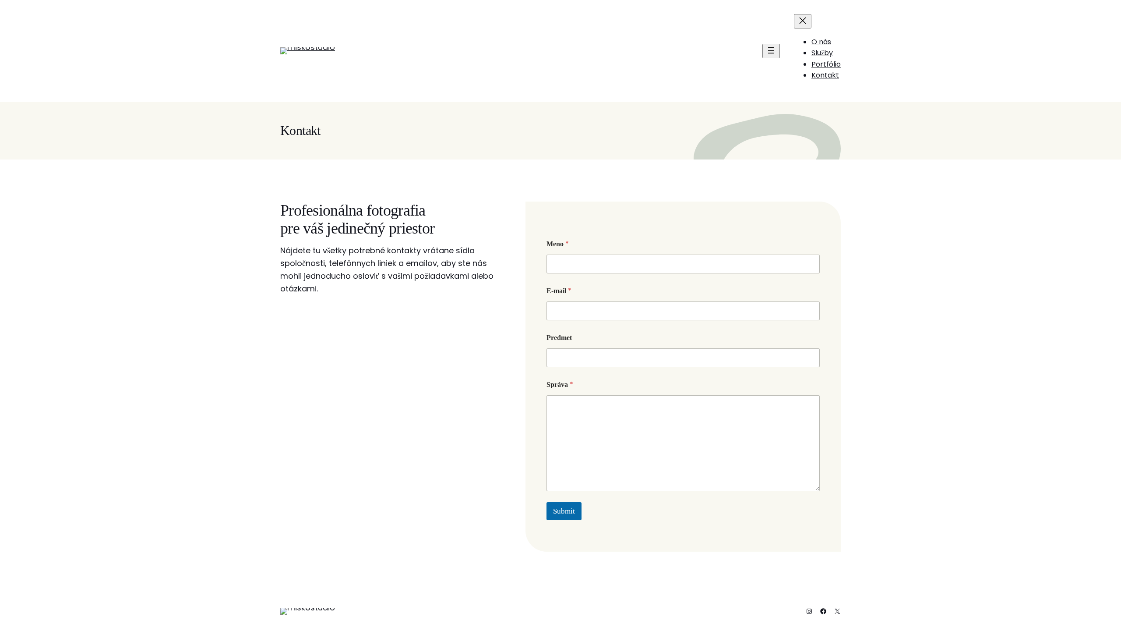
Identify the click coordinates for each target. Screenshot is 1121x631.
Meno (557, 244)
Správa (559, 384)
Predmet (559, 337)
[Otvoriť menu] (771, 51)
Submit (564, 511)
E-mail (558, 291)
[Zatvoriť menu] (802, 21)
